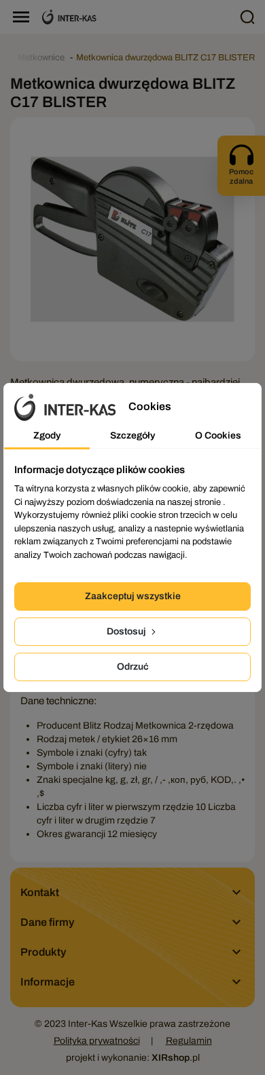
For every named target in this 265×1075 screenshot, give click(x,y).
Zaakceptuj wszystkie (133, 596)
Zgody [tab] (46, 435)
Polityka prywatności (97, 1041)
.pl (176, 1058)
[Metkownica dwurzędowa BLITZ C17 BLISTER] (132, 239)
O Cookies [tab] (218, 435)
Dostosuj (127, 631)
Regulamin (189, 1041)
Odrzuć (133, 667)
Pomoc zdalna (241, 176)
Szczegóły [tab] (132, 435)
